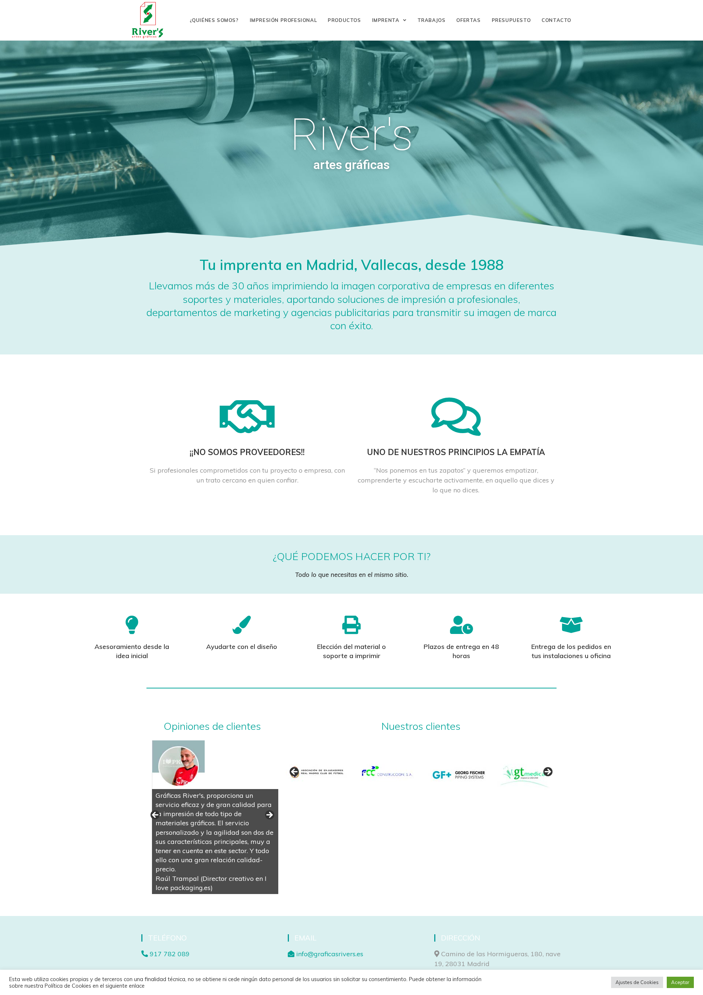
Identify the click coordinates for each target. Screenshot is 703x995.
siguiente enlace (125, 985)
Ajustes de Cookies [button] (637, 982)
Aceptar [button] (680, 982)
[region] (212, 817)
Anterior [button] (155, 815)
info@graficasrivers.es (328, 954)
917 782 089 (169, 954)
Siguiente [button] (269, 815)
